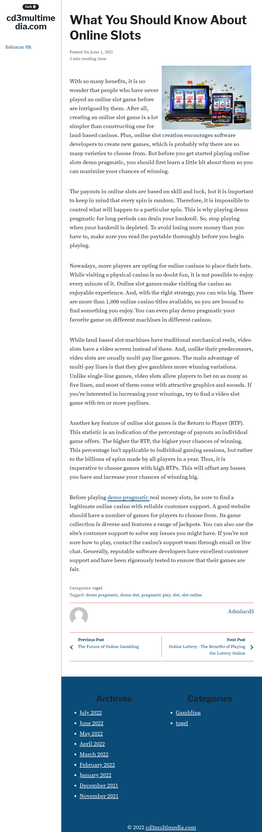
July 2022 (91, 712)
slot (176, 595)
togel (97, 588)
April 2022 (92, 743)
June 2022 (91, 723)
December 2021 (99, 785)
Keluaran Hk (18, 47)
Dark (31, 7)
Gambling (188, 712)
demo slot (129, 595)
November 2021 (99, 796)
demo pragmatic (102, 595)
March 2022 (94, 754)
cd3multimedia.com (30, 22)
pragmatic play (155, 595)
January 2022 (95, 775)
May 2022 (91, 733)
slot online (192, 595)
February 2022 (97, 764)
